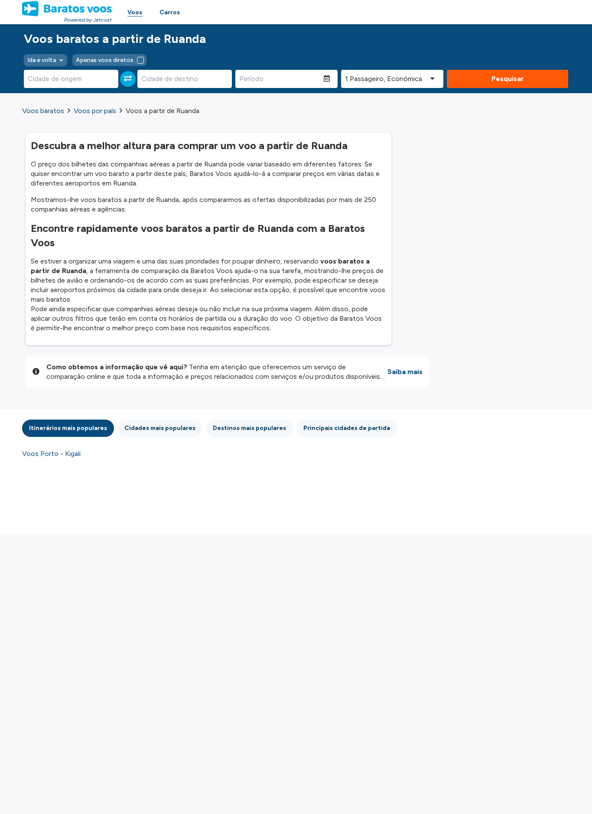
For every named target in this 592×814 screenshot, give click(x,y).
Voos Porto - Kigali (51, 453)
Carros (169, 12)
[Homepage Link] (67, 8)
